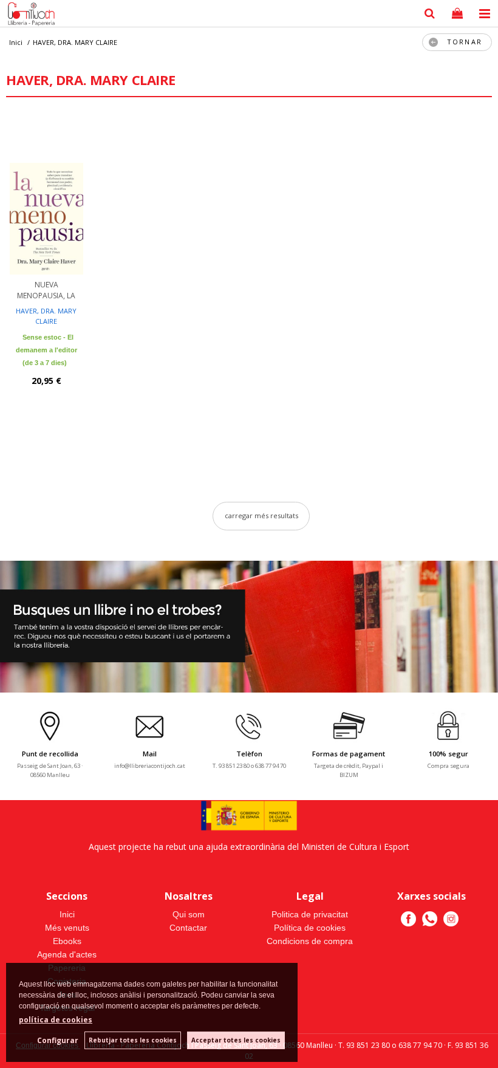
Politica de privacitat (309, 914)
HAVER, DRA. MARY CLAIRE (46, 316)
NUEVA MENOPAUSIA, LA (46, 290)
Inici (67, 914)
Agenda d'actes (67, 954)
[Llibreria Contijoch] (28, 15)
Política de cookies (310, 928)
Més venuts (67, 928)
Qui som (188, 914)
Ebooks (67, 941)
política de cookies (55, 1020)
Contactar (188, 928)
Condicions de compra (310, 941)
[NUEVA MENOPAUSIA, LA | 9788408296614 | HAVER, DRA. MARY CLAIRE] (46, 196)
